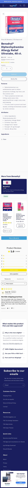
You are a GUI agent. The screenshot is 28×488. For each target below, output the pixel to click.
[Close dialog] (26, 471)
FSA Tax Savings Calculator (10, 420)
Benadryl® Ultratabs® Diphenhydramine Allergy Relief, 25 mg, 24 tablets (7, 217)
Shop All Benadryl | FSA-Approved (11, 39)
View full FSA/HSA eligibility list (12, 343)
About (4, 459)
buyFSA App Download (9, 445)
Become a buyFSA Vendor (10, 438)
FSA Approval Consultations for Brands (14, 442)
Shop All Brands (7, 449)
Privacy (5, 463)
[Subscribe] (23, 385)
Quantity (3, 65)
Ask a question (14, 274)
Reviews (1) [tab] (7, 279)
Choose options (20, 225)
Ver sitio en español (8, 399)
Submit (20, 482)
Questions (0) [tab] (20, 279)
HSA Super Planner (8, 428)
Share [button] (4, 139)
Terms (5, 466)
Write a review (14, 270)
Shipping (3, 59)
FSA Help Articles (8, 424)
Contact (5, 406)
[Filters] (3, 283)
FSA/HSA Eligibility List (9, 417)
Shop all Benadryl (14, 238)
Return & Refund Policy (9, 403)
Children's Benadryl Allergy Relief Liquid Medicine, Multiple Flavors (20, 216)
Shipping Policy (7, 395)
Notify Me (14, 79)
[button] (3, 5)
